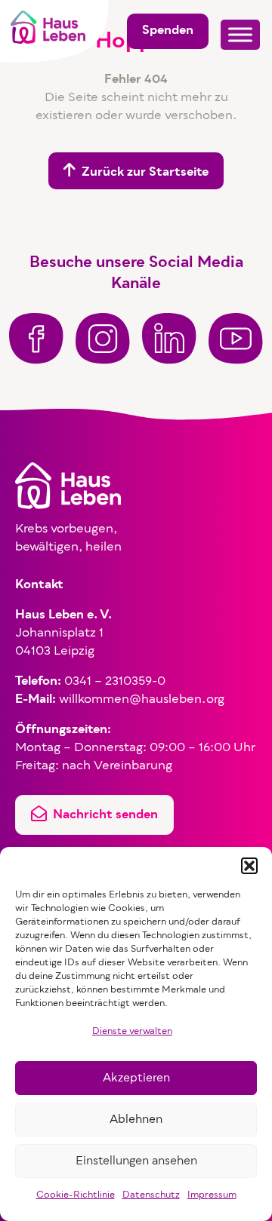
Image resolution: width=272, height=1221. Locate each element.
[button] (249, 865)
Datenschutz (151, 1195)
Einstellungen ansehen (136, 1161)
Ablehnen (136, 1120)
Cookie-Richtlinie (75, 1195)
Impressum (211, 1195)
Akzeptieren (136, 1078)
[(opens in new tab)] (36, 338)
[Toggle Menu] (240, 34)
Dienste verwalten (132, 1031)
